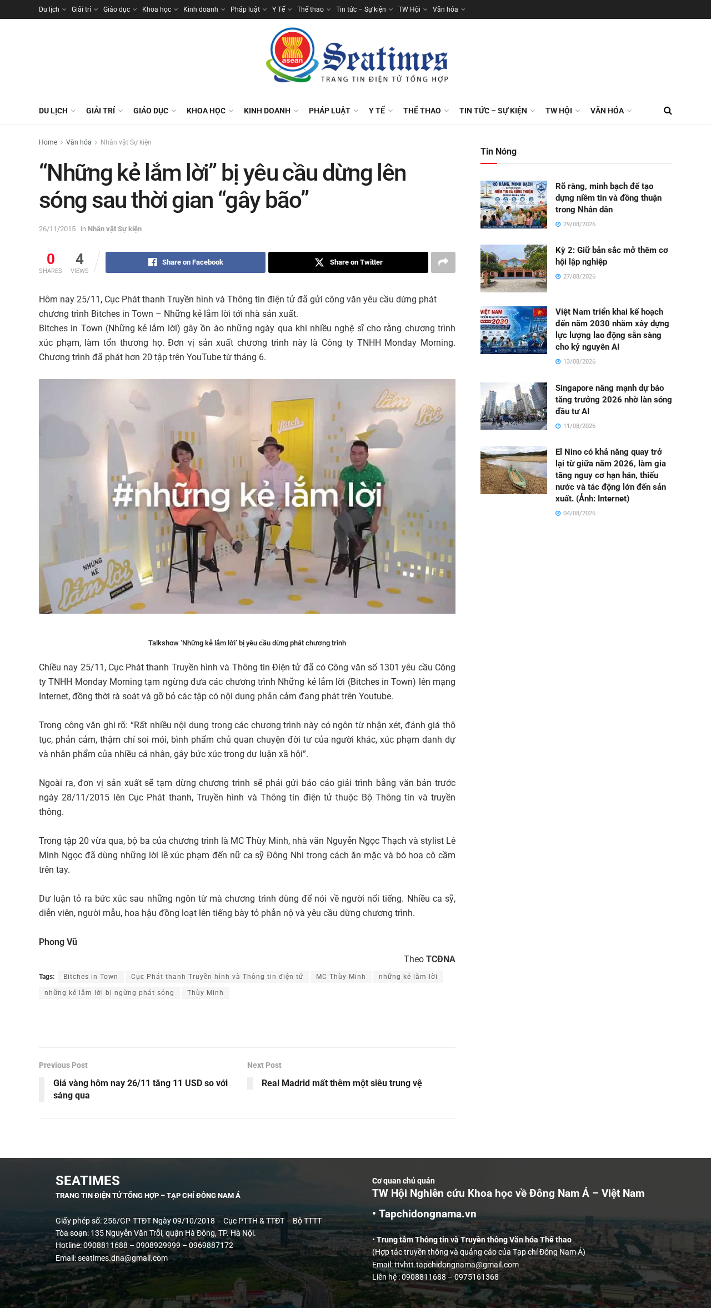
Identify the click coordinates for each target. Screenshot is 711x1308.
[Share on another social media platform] (443, 262)
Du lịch (49, 9)
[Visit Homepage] (355, 58)
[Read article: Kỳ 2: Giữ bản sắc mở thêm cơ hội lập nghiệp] (513, 268)
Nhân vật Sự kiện (126, 142)
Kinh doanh (200, 9)
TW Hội (409, 9)
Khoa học (156, 9)
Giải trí (81, 9)
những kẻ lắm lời (408, 977)
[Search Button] (668, 111)
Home (48, 142)
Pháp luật (245, 9)
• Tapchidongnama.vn (424, 1214)
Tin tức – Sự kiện (361, 9)
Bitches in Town (90, 977)
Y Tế (278, 9)
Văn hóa (445, 9)
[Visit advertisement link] (247, 1024)
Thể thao (310, 9)
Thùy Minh (205, 993)
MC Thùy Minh (341, 977)
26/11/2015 (57, 229)
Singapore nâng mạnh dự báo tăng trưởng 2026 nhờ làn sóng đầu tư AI (613, 399)
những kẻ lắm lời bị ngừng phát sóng (109, 993)
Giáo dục (116, 9)
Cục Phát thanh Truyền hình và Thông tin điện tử (217, 977)
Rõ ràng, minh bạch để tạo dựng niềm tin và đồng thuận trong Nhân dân (608, 198)
